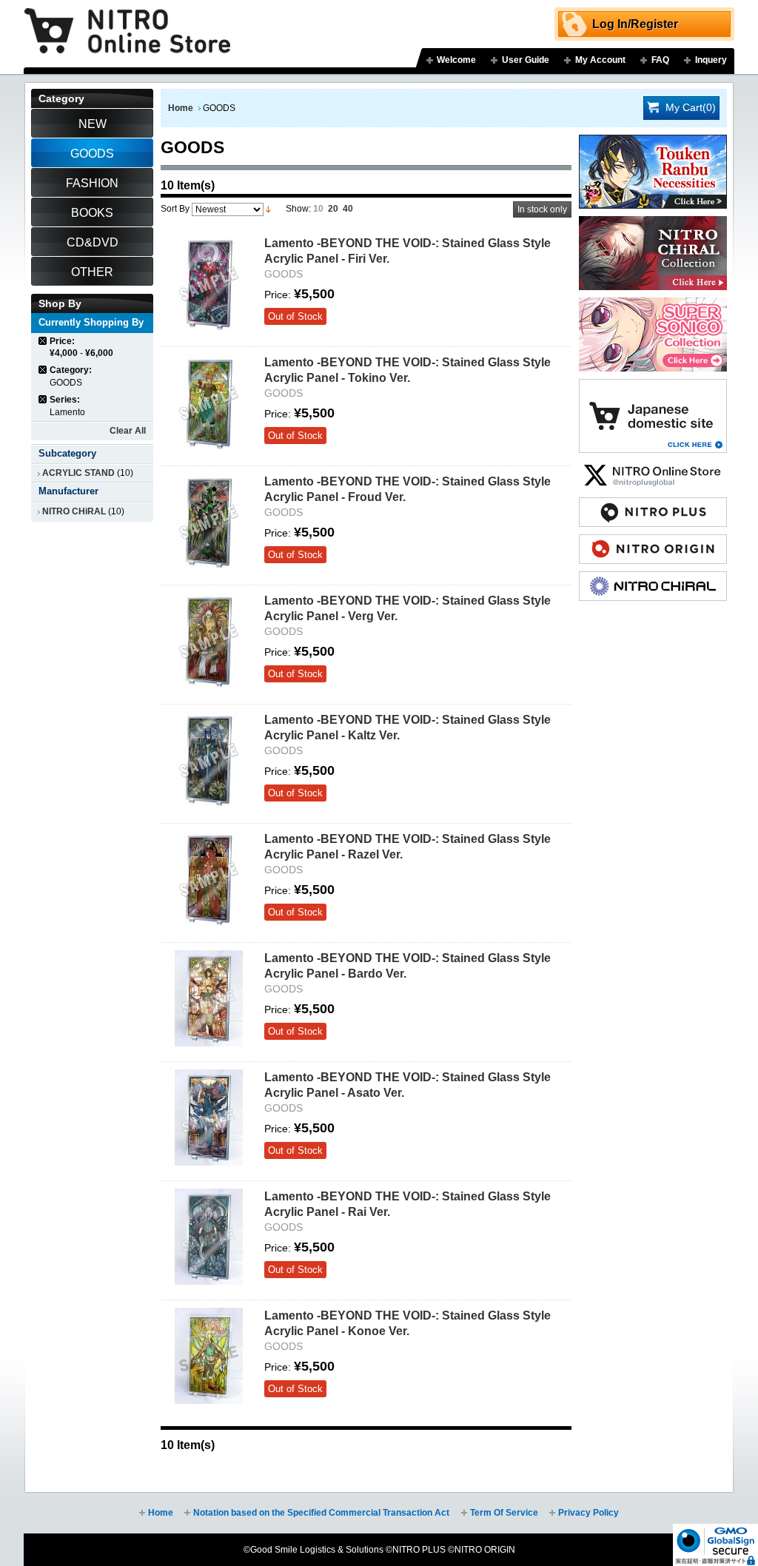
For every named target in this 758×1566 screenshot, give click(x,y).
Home (180, 108)
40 (348, 209)
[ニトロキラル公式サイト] (653, 579)
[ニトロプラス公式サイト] (653, 505)
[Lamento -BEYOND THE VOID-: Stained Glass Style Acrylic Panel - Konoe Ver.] (209, 1356)
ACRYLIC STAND (78, 473)
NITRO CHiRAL (74, 511)
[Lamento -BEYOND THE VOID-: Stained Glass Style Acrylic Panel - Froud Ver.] (209, 522)
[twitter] (653, 468)
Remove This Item (43, 341)
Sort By (175, 209)
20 (333, 209)
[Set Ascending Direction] (268, 209)
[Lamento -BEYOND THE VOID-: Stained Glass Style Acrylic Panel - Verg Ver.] (209, 641)
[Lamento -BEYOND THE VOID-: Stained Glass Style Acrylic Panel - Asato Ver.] (209, 1117)
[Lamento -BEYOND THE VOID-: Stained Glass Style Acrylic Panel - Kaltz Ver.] (209, 760)
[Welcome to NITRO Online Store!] (127, 20)
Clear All (128, 431)
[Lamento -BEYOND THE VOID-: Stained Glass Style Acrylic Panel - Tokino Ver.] (209, 402)
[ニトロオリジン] (653, 542)
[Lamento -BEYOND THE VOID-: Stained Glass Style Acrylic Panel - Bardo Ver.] (209, 998)
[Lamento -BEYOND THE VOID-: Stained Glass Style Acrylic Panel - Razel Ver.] (209, 879)
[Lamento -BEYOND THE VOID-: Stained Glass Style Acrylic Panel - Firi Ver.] (209, 283)
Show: (298, 209)
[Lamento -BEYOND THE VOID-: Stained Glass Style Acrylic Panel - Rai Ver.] (209, 1237)
